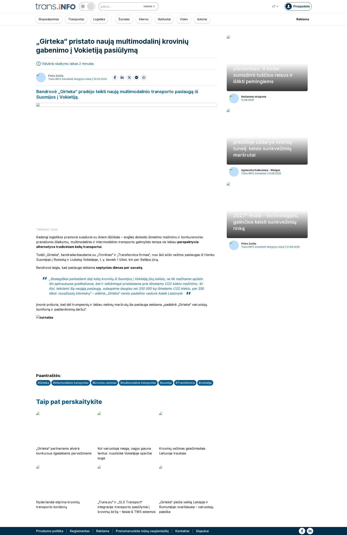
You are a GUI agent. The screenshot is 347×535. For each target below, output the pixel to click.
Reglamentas (80, 531)
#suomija (166, 382)
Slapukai (202, 531)
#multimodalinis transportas (138, 382)
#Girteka (43, 382)
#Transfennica (185, 382)
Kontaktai (182, 531)
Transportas (76, 19)
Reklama (302, 19)
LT (274, 6)
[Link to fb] (302, 531)
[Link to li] (310, 531)
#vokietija (205, 382)
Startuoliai (164, 19)
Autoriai (202, 19)
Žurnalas (124, 19)
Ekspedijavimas (49, 19)
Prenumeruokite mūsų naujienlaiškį (142, 531)
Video (184, 19)
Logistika (99, 19)
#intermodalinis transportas (71, 382)
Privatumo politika (49, 531)
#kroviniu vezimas (104, 382)
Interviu (144, 19)
